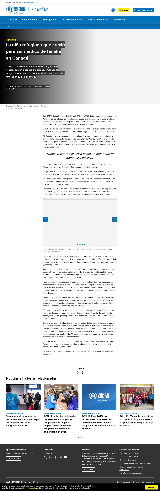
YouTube (65, 457)
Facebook (55, 457)
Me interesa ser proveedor (131, 473)
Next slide (114, 219)
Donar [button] (125, 10)
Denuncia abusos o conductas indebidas (137, 463)
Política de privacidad (123, 482)
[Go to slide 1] (79, 438)
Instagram (60, 457)
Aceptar (151, 487)
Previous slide (45, 219)
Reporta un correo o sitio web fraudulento (132, 468)
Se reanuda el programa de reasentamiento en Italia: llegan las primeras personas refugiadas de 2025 (23, 420)
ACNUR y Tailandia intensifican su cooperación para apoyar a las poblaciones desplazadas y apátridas (136, 420)
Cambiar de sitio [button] (29, 2)
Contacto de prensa (128, 460)
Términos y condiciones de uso (143, 482)
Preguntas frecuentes (129, 453)
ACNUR (13, 19)
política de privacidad (27, 488)
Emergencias (50, 19)
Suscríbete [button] (88, 469)
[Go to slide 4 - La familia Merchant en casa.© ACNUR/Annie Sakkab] (83, 245)
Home (8, 26)
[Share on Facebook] (82, 373)
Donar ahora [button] (13, 458)
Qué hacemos (29, 19)
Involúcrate (120, 19)
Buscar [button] (106, 10)
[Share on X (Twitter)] (77, 373)
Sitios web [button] (113, 10)
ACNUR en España (72, 19)
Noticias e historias (98, 19)
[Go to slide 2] (82, 438)
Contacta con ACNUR (129, 456)
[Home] (21, 10)
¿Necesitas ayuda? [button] (144, 10)
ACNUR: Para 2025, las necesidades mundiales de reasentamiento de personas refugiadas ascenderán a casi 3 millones (98, 422)
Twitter (45, 457)
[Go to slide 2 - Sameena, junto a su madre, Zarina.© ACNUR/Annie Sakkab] (78, 245)
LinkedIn (50, 457)
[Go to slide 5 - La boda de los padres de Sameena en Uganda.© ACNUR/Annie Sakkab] (85, 245)
